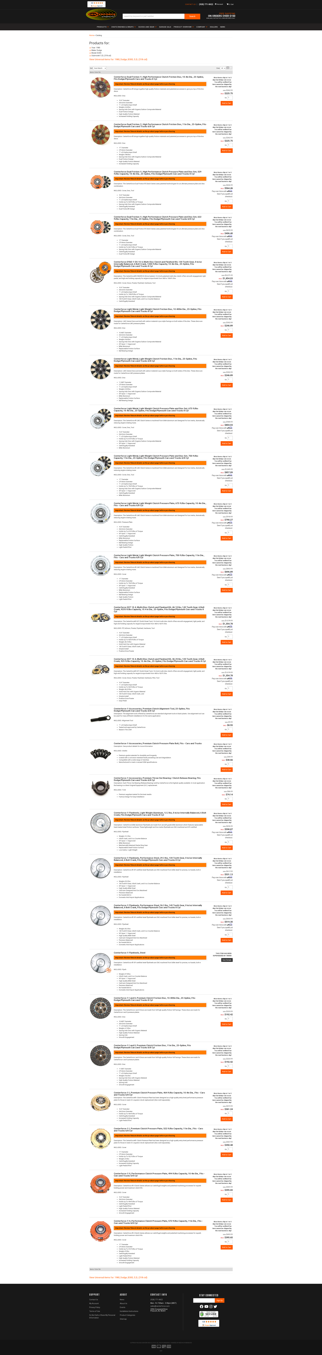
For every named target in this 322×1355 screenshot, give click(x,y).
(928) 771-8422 (156, 1300)
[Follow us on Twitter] (215, 1307)
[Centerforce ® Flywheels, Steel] (100, 963)
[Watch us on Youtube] (206, 1307)
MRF (161, 1351)
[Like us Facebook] (201, 1307)
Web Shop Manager (185, 1342)
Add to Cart (226, 735)
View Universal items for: (118, 1277)
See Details (227, 960)
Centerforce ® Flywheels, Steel (129, 952)
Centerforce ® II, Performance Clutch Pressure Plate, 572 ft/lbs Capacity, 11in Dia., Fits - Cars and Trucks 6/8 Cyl (158, 1222)
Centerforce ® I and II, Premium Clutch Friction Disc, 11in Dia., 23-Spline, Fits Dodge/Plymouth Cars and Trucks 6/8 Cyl (152, 1046)
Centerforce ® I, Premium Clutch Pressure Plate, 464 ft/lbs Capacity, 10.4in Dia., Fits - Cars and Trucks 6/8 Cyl (159, 1093)
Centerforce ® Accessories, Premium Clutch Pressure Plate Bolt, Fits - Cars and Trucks (158, 743)
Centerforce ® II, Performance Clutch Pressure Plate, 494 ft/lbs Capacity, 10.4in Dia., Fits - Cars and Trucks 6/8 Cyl (159, 1174)
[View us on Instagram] (211, 1307)
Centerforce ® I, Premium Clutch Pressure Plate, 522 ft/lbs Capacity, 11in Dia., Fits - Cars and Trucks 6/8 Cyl (158, 1129)
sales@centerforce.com (160, 1306)
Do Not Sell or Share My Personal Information (102, 1316)
